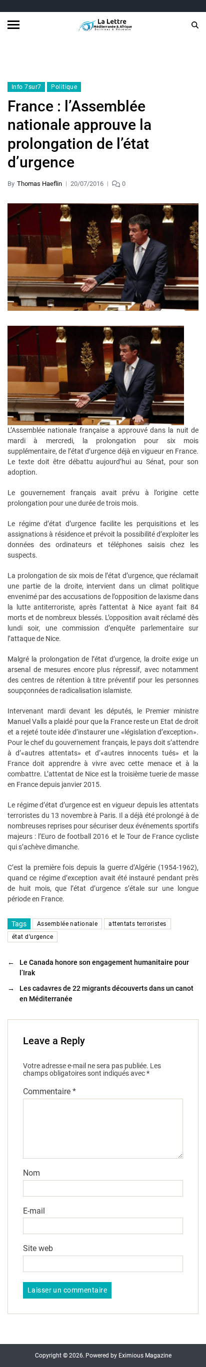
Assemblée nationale (67, 923)
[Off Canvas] (14, 24)
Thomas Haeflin (39, 183)
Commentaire (49, 1091)
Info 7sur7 (26, 86)
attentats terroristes (137, 923)
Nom (31, 1173)
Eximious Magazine (145, 1355)
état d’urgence (32, 936)
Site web (38, 1248)
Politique (64, 86)
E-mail (34, 1211)
